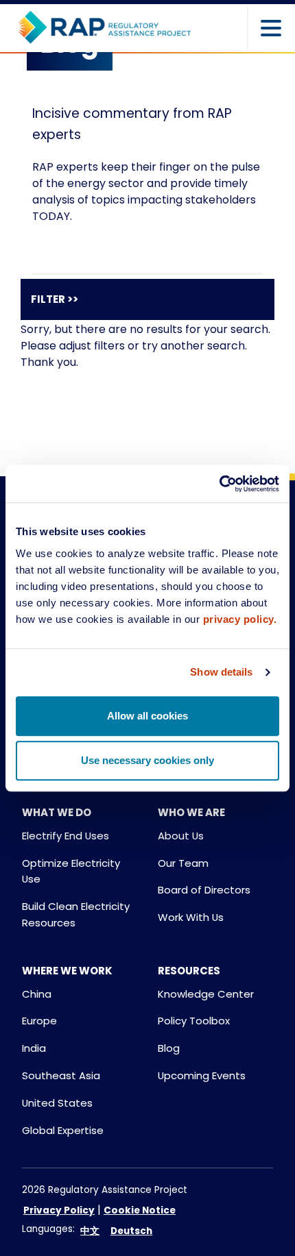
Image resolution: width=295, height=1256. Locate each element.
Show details (221, 672)
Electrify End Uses (65, 835)
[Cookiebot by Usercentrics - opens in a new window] (219, 484)
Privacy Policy (59, 1210)
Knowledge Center (206, 994)
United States (57, 1103)
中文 (89, 1230)
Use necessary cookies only (147, 760)
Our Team (183, 863)
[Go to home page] (104, 28)
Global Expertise (63, 1130)
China (36, 994)
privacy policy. (240, 619)
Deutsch (131, 1230)
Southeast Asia (61, 1075)
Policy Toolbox (194, 1020)
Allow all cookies (147, 716)
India (34, 1048)
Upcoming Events (202, 1075)
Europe (39, 1020)
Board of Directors (204, 890)
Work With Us (191, 917)
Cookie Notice (140, 1210)
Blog (169, 1048)
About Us (181, 835)
